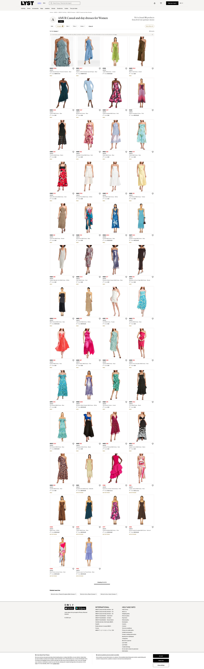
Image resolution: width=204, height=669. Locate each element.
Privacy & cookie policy (128, 630)
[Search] (51, 3)
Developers (125, 622)
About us (124, 611)
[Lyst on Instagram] (65, 605)
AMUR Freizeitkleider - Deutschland (104, 620)
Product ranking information (129, 634)
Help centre (125, 609)
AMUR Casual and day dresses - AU (104, 609)
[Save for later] (73, 68)
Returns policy (125, 615)
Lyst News (124, 644)
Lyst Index (124, 642)
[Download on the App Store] (69, 608)
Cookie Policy (56, 663)
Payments (124, 618)
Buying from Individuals (128, 636)
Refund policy (125, 620)
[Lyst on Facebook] (73, 605)
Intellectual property (127, 632)
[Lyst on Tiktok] (68, 605)
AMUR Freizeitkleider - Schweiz (103, 618)
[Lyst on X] (70, 605)
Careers (124, 624)
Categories (125, 638)
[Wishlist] (161, 3)
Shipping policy (126, 613)
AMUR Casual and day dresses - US (104, 613)
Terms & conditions (127, 628)
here (116, 34)
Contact (124, 626)
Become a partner (126, 640)
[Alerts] (154, 3)
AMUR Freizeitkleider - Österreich (103, 615)
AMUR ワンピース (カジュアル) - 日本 (104, 630)
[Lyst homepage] (27, 3)
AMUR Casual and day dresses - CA (104, 611)
